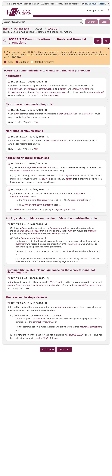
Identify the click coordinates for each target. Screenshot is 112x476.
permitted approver (41, 200)
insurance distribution (56, 141)
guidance (34, 210)
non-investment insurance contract (48, 92)
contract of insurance (43, 322)
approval (30, 89)
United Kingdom (81, 89)
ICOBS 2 (52, 28)
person (63, 89)
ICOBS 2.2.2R (48, 315)
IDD (36, 122)
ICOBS (39, 28)
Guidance (24, 62)
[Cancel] (108, 48)
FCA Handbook (22, 28)
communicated (96, 92)
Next (62, 349)
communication (15, 89)
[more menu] (108, 10)
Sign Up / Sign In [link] (95, 11)
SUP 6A (17, 209)
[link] (19, 12)
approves (31, 167)
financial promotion (17, 92)
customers (21, 244)
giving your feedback (95, 4)
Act (48, 193)
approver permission (65, 210)
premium (92, 231)
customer (87, 114)
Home (6, 28)
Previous (50, 349)
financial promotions (29, 231)
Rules (10, 62)
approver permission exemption (37, 205)
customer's (57, 234)
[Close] (108, 3)
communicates (14, 285)
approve (79, 193)
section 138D (42, 338)
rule (46, 86)
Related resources (44, 62)
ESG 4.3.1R (55, 282)
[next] (106, 41)
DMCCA (87, 259)
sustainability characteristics (88, 285)
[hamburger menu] (3, 12)
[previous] (97, 41)
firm (17, 114)
